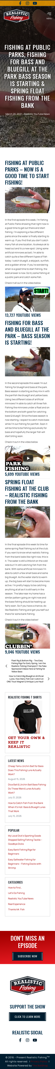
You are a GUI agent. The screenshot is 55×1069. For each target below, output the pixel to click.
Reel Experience (16, 904)
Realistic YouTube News (37, 114)
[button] (49, 15)
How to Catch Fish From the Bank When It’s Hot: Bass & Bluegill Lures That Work (26, 807)
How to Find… (15, 887)
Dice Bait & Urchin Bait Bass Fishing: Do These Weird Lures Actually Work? (27, 788)
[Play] (28, 299)
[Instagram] (27, 3)
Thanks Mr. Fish (16, 909)
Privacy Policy (39, 1061)
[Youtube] (35, 3)
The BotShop (40, 1065)
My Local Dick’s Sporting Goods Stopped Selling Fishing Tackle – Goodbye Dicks (25, 839)
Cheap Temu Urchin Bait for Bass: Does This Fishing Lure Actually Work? (26, 770)
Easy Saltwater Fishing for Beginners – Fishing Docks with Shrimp (24, 863)
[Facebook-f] (20, 3)
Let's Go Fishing (16, 893)
